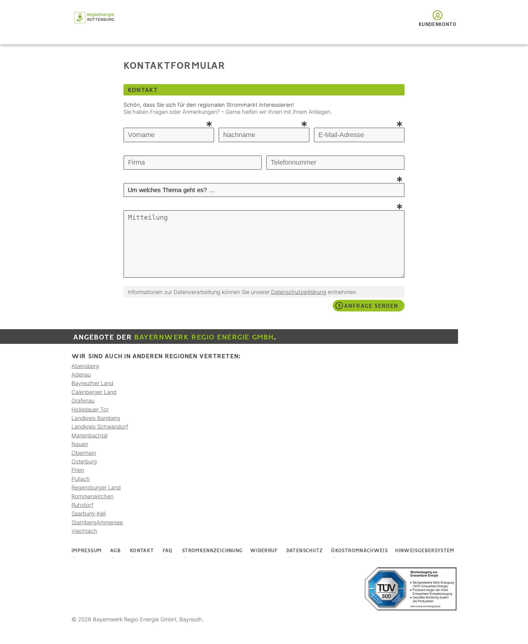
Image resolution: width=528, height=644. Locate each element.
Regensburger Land (96, 487)
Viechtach (84, 531)
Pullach (81, 479)
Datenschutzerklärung (298, 292)
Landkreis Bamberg (96, 418)
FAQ (168, 550)
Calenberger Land (94, 392)
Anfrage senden (371, 306)
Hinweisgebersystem (424, 550)
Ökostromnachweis (359, 550)
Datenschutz (304, 550)
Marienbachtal (90, 435)
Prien (78, 470)
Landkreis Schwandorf (100, 426)
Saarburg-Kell (89, 513)
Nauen (80, 444)
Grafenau (83, 400)
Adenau (81, 374)
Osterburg (84, 461)
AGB (115, 550)
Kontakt (142, 550)
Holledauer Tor (90, 409)
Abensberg (85, 366)
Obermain (84, 453)
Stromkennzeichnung (212, 550)
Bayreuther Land (92, 383)
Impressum (86, 550)
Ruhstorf (82, 505)
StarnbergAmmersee (97, 522)
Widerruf (264, 550)
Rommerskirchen (92, 496)
